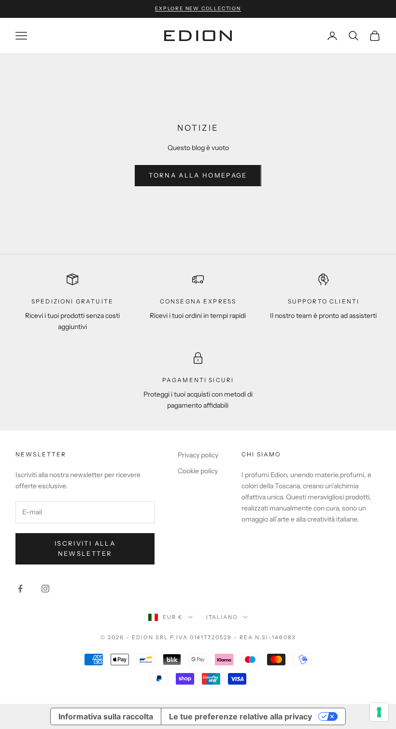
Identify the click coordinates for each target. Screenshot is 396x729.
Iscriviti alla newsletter (85, 548)
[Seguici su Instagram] (45, 588)
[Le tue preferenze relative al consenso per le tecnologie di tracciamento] (379, 712)
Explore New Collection (198, 8)
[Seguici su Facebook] (20, 588)
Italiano (222, 617)
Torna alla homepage (198, 175)
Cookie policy (198, 471)
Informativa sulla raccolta (105, 716)
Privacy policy (198, 455)
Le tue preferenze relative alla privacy (240, 716)
